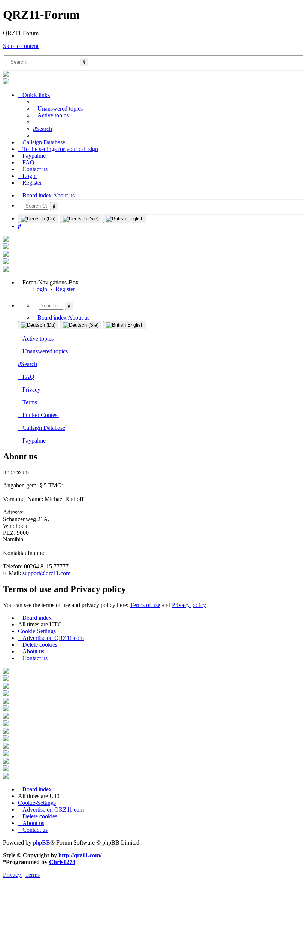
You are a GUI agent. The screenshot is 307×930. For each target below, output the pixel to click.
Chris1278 (62, 862)
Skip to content (21, 46)
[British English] (124, 219)
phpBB (41, 842)
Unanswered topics (45, 351)
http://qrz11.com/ (79, 855)
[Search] (54, 206)
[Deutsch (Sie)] (80, 219)
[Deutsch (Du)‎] (38, 219)
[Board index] (6, 75)
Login (40, 289)
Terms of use (145, 605)
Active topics (38, 338)
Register (65, 289)
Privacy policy (189, 605)
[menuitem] (58, 108)
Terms (29, 402)
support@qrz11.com (46, 573)
